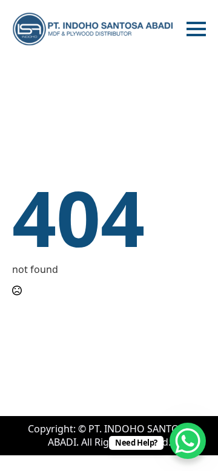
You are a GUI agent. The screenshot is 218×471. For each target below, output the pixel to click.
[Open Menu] (196, 29)
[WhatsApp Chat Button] (188, 441)
